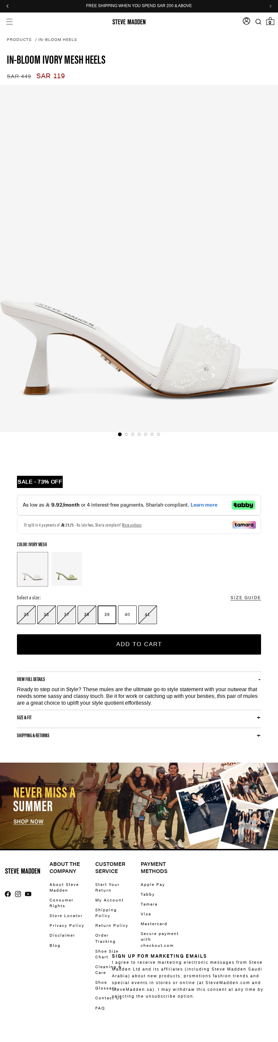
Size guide (246, 597)
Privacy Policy (66, 925)
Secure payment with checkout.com (160, 939)
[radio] (26, 614)
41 (147, 614)
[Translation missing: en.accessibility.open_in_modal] (139, 258)
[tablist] (139, 434)
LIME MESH (66, 569)
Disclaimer (62, 935)
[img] (8, 894)
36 (46, 614)
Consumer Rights (61, 903)
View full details (31, 679)
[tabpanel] (139, 258)
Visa (146, 914)
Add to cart (139, 644)
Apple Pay (153, 884)
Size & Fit (24, 717)
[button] (9, 22)
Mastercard (154, 923)
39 (107, 614)
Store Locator (66, 915)
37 (67, 614)
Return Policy (111, 925)
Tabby (148, 894)
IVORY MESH (32, 569)
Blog (55, 945)
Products (19, 39)
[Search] (258, 22)
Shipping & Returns (33, 735)
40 (127, 614)
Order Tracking (105, 938)
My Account (109, 900)
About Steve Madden (64, 887)
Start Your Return (107, 887)
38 (87, 614)
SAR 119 (50, 76)
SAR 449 (19, 76)
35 (26, 614)
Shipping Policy (106, 912)
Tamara (149, 904)
